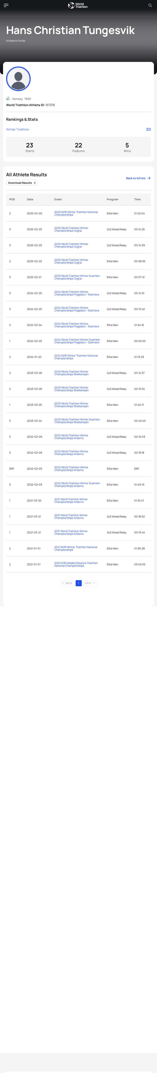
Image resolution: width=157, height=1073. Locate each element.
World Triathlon (77, 5)
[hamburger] (6, 5)
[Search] (150, 5)
